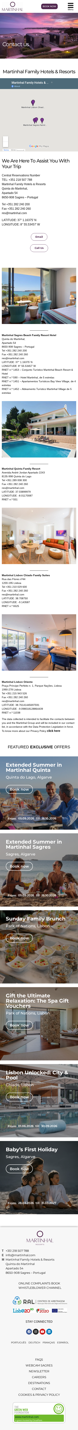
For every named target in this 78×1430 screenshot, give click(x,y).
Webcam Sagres (39, 1365)
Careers (39, 1377)
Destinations (39, 1383)
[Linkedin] (49, 1332)
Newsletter (39, 1371)
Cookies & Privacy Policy (39, 1394)
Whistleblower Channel (40, 1288)
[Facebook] (29, 1332)
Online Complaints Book (39, 1283)
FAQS (39, 1359)
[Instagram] (36, 1332)
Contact (39, 1389)
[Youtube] (42, 1332)
